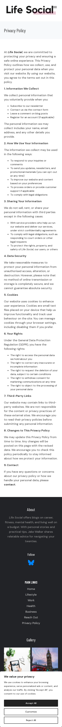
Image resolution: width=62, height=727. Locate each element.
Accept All (31, 703)
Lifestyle (31, 595)
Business (31, 612)
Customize (31, 711)
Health (31, 606)
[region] (31, 699)
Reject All (31, 720)
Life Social (15, 52)
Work (31, 600)
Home (31, 589)
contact (9, 484)
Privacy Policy (31, 623)
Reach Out (31, 617)
